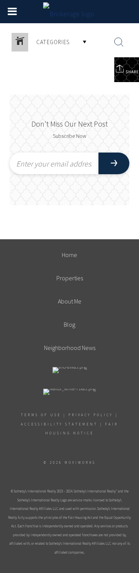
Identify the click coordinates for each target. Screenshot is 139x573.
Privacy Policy (90, 415)
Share (131, 71)
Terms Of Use (41, 415)
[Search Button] (118, 42)
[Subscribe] (113, 163)
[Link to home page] (69, 11)
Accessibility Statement (59, 424)
